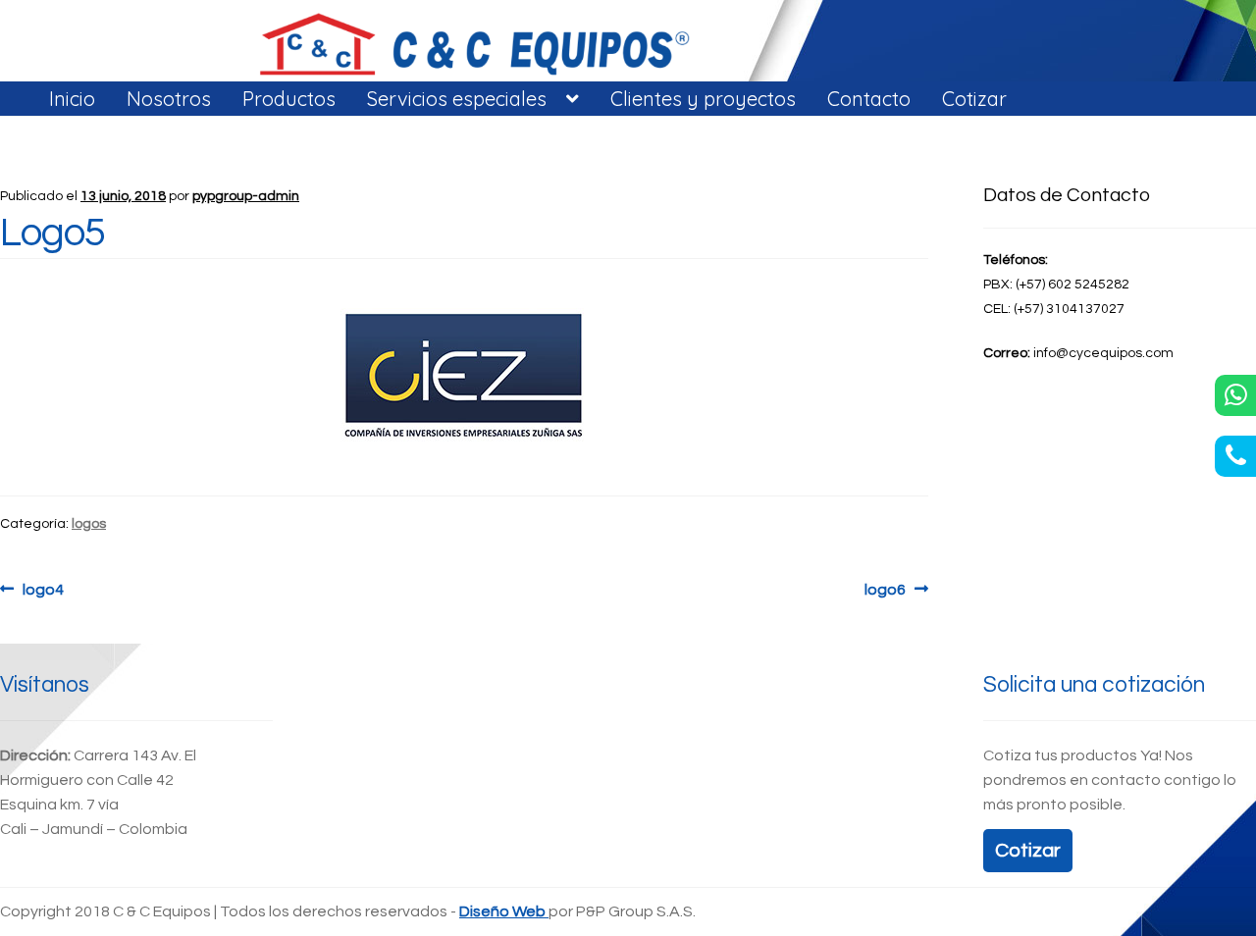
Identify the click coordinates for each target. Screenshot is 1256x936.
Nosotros (169, 98)
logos (89, 524)
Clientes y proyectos (703, 98)
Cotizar (974, 98)
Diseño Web (504, 911)
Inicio (72, 98)
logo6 (896, 589)
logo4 (43, 589)
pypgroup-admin (245, 196)
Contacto (869, 98)
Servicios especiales (457, 98)
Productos (289, 98)
